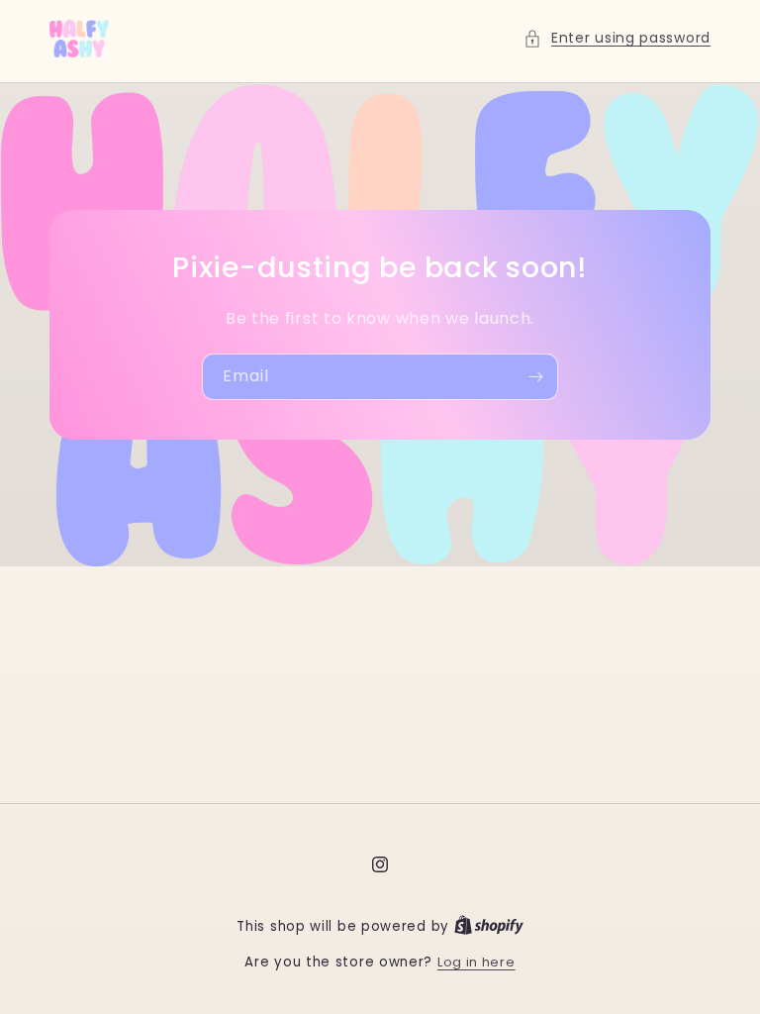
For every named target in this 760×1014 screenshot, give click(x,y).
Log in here (476, 962)
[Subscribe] (535, 377)
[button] (617, 38)
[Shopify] (488, 926)
